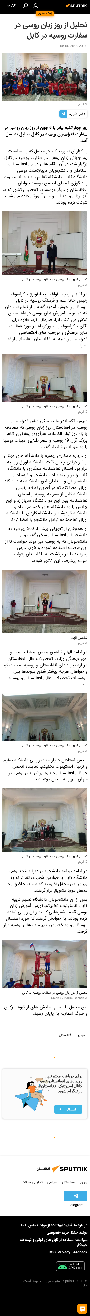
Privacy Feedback (73, 1252)
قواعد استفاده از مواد (56, 1225)
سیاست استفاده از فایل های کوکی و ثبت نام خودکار (54, 1242)
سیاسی (52, 1182)
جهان (81, 1035)
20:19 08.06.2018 (74, 46)
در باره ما (81, 1225)
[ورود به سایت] (36, 6)
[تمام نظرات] (83, 1309)
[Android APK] (71, 1267)
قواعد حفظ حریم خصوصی (67, 1232)
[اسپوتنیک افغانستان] (77, 8)
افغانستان (65, 1035)
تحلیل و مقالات (32, 1182)
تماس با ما (29, 1225)
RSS (52, 1252)
